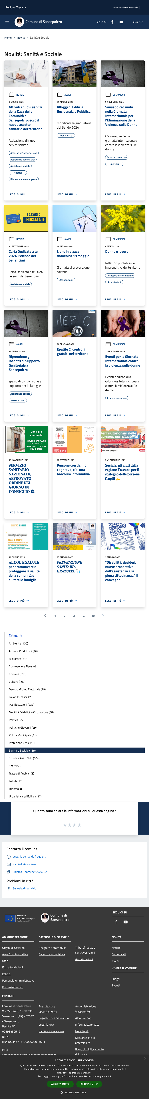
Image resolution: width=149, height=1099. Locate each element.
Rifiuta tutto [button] (89, 1083)
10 (93, 616)
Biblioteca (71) (18, 658)
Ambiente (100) (18, 643)
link (109, 1076)
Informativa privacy (87, 1024)
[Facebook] (110, 21)
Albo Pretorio (83, 1018)
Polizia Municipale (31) (23, 735)
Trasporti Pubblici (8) (21, 773)
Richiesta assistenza (51, 1031)
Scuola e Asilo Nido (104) (24, 758)
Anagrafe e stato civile (52, 947)
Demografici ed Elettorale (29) (27, 689)
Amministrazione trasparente (85, 1009)
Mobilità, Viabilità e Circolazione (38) (31, 712)
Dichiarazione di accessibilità (85, 1040)
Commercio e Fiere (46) (23, 666)
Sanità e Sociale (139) (22, 750)
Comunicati (119, 95)
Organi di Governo (13, 947)
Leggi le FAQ (46, 1024)
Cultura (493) (17, 681)
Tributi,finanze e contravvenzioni (85, 950)
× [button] (145, 1058)
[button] (74, 1092)
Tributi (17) (15, 781)
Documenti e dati (12, 987)
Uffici (5, 961)
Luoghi (116, 979)
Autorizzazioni (84, 959)
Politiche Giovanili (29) (23, 727)
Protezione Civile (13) (22, 743)
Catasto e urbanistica (52, 954)
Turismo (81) (16, 789)
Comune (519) (17, 674)
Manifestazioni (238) (21, 704)
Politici (6, 974)
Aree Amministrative (15, 954)
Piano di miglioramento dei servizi (89, 1052)
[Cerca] (141, 22)
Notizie (20, 95)
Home (8, 37)
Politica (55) (16, 720)
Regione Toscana (15, 7)
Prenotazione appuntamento (48, 1009)
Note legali (81, 1031)
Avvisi (68, 95)
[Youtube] (120, 21)
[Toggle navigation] (7, 21)
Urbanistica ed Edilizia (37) (25, 796)
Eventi (116, 985)
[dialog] (74, 1077)
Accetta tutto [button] (60, 1084)
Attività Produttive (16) (23, 651)
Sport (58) (15, 766)
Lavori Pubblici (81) (20, 697)
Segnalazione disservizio (54, 1018)
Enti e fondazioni (12, 967)
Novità (21, 37)
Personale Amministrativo (18, 980)
